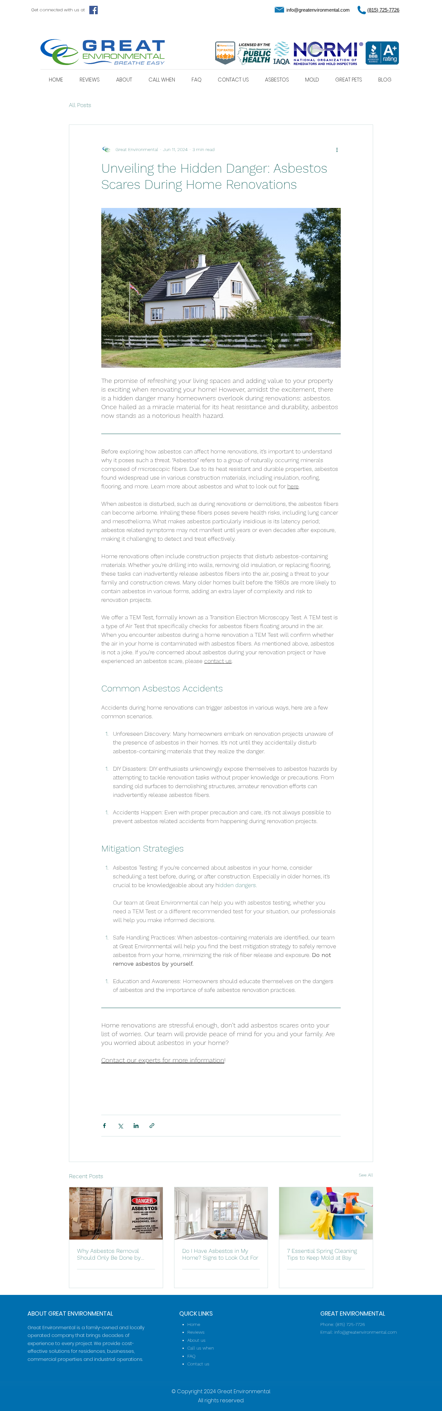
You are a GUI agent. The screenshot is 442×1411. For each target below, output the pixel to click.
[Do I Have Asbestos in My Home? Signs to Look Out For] (221, 1213)
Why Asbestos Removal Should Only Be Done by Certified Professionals (109, 1254)
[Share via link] (152, 1126)
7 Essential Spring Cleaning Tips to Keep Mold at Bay (322, 1254)
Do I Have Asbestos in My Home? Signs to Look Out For (220, 1254)
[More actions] (337, 149)
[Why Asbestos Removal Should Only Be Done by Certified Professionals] (116, 1213)
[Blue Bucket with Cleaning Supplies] (326, 1213)
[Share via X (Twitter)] (120, 1126)
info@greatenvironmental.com (318, 10)
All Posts (80, 105)
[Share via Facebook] (104, 1126)
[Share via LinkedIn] (136, 1126)
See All (366, 1175)
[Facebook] (93, 10)
